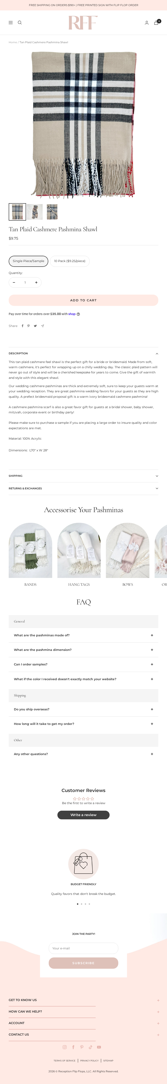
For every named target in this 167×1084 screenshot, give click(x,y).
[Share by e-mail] (42, 326)
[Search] (20, 23)
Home (13, 42)
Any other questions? (31, 754)
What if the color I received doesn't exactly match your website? (65, 679)
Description (18, 353)
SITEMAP (108, 1060)
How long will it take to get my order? (44, 724)
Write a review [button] (83, 815)
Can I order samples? (30, 664)
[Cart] (156, 23)
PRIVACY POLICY (89, 1060)
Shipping (15, 475)
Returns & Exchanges (25, 488)
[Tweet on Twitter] (35, 325)
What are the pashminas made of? (42, 635)
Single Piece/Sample (28, 261)
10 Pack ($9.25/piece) (69, 261)
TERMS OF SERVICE (64, 1060)
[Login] (147, 23)
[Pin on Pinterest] (28, 325)
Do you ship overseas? (31, 709)
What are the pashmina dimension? (43, 650)
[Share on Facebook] (22, 325)
